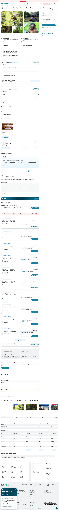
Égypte (3, 472)
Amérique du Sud (4, 471)
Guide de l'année (32, 490)
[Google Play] (53, 504)
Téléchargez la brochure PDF (48, 33)
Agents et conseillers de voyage (34, 495)
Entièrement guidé (4, 457)
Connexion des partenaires (33, 499)
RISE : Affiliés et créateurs (33, 496)
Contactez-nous (46, 490)
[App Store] (47, 504)
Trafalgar (33, 471)
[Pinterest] (23, 504)
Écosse (21, 471)
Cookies (30, 508)
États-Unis (21, 477)
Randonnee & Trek (48, 468)
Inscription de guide (32, 491)
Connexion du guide (32, 492)
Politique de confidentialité (24, 508)
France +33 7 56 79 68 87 (47, 492)
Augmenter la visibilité (18, 496)
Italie (20, 467)
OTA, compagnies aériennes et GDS (34, 498)
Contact (52, 3)
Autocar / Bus (47, 474)
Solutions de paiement (18, 495)
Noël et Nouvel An (10, 457)
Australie (3, 467)
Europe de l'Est (13, 473)
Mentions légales (17, 508)
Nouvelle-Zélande (13, 467)
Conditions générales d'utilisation (36, 508)
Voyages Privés (48, 479)
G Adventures (33, 467)
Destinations (33, 3)
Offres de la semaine (46, 3)
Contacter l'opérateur (47, 35)
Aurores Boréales (48, 469)
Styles (37, 3)
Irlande (21, 466)
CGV (9, 506)
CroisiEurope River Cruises (35, 472)
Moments (41, 3)
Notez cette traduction (36, 62)
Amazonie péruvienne (17, 457)
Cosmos (33, 466)
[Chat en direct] (57, 508)
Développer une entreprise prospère (20, 494)
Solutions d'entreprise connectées (20, 491)
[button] (29, 222)
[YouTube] (25, 504)
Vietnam (12, 471)
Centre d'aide (45, 491)
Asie (3, 466)
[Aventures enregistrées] (54, 4)
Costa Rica (21, 476)
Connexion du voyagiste (18, 498)
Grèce (12, 476)
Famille (47, 478)
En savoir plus (36, 147)
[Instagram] (21, 504)
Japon (12, 466)
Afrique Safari (47, 472)
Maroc (3, 473)
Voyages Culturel (48, 473)
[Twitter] (18, 504)
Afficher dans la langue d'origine (13, 62)
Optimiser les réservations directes (20, 497)
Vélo (46, 467)
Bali (2, 476)
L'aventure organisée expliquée (19, 490)
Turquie (21, 473)
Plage (46, 477)
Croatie (12, 472)
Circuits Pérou (23, 457)
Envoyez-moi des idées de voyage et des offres (9, 501)
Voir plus (40, 444)
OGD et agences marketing (33, 497)
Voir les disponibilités (35, 207)
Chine (3, 477)
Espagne (21, 472)
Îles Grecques (13, 477)
